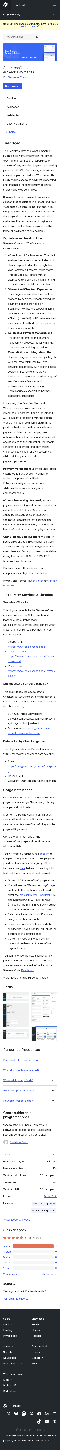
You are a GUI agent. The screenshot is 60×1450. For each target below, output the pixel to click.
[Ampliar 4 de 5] (52, 996)
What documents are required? (21, 1070)
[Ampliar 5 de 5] (52, 1029)
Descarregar (12, 86)
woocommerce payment (44, 1210)
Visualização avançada (16, 1219)
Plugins (36, 1330)
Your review (10, 1274)
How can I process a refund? (20, 1090)
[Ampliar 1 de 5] (24, 996)
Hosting (7, 1330)
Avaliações (13, 107)
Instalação (13, 115)
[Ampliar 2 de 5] (24, 1007)
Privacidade (10, 1335)
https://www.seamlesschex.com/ (27, 646)
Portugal (16, 1405)
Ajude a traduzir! (30, 26)
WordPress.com (14, 1374)
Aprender (8, 1346)
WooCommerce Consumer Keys (38, 895)
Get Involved (39, 1346)
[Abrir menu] (55, 5)
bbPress (9, 1385)
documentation (38, 573)
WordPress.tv (12, 1363)
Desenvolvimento (17, 123)
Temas (36, 1324)
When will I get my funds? (18, 1080)
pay (43, 1203)
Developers (9, 1357)
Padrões (37, 1335)
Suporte (11, 132)
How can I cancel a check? (19, 1100)
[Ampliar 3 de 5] (24, 1033)
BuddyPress (12, 1391)
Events (36, 1352)
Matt (7, 1379)
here (22, 868)
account (44, 853)
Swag (36, 1363)
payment (51, 1203)
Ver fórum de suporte (15, 1298)
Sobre (6, 1318)
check (36, 1203)
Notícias (8, 1324)
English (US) (50, 1196)
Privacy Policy (35, 580)
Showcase (38, 1318)
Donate (38, 1357)
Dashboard (27, 970)
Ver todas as (49, 1274)
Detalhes (12, 98)
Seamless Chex (17, 77)
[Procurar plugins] (37, 37)
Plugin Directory (11, 14)
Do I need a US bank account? (21, 1060)
